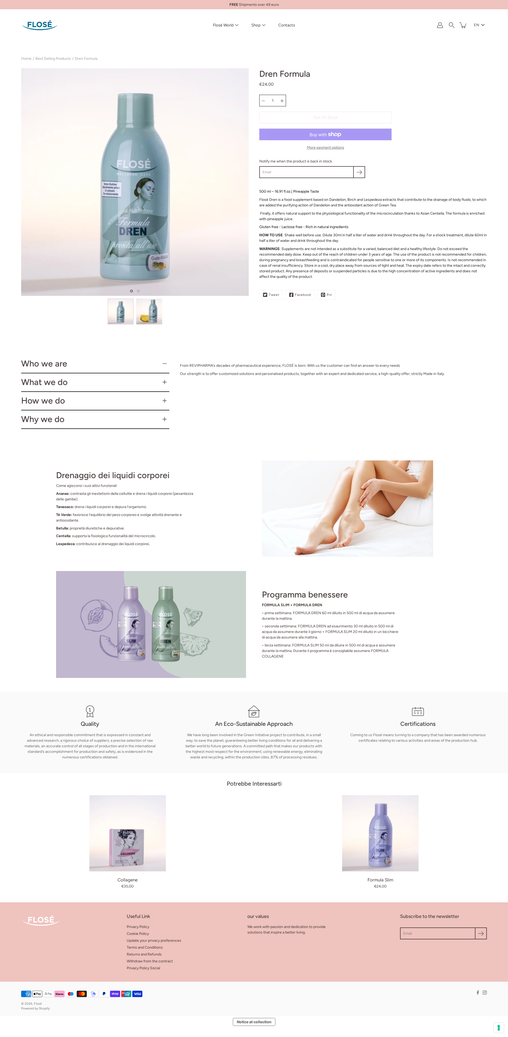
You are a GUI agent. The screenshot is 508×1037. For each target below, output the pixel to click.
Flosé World (223, 25)
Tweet (274, 295)
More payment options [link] (325, 147)
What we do (44, 382)
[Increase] (282, 100)
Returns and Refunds (144, 954)
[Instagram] (485, 992)
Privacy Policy (138, 927)
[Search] (451, 25)
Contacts (286, 25)
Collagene (127, 879)
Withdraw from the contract (150, 961)
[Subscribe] (359, 172)
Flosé (38, 1004)
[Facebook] (478, 992)
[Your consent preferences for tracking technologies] (499, 1028)
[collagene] (127, 833)
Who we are (44, 364)
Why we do (43, 419)
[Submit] (481, 933)
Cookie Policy (138, 933)
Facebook (303, 295)
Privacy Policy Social (143, 968)
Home (26, 58)
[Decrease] (263, 100)
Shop (256, 25)
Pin (329, 295)
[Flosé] (39, 25)
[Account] (440, 25)
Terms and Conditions (145, 947)
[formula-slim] (380, 833)
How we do (43, 401)
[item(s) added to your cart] (463, 25)
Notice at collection (254, 1022)
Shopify (44, 1008)
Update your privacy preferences (154, 940)
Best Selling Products (53, 58)
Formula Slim (380, 879)
